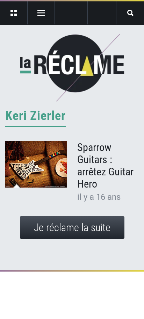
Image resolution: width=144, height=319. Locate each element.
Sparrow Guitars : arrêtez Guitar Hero (105, 165)
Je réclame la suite (72, 227)
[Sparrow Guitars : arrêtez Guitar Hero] (36, 164)
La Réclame (72, 67)
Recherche (130, 12)
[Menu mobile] (14, 12)
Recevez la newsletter (102, 12)
